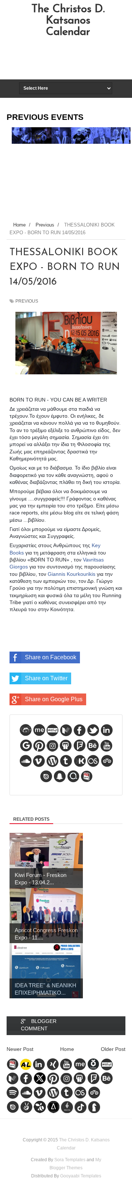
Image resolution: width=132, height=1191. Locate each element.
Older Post (113, 1049)
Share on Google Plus (53, 699)
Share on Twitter (46, 678)
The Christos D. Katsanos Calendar (68, 21)
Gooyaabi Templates (80, 1175)
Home (67, 1049)
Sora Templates (69, 1159)
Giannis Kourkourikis (71, 574)
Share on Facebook (50, 657)
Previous (26, 301)
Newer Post (20, 1049)
